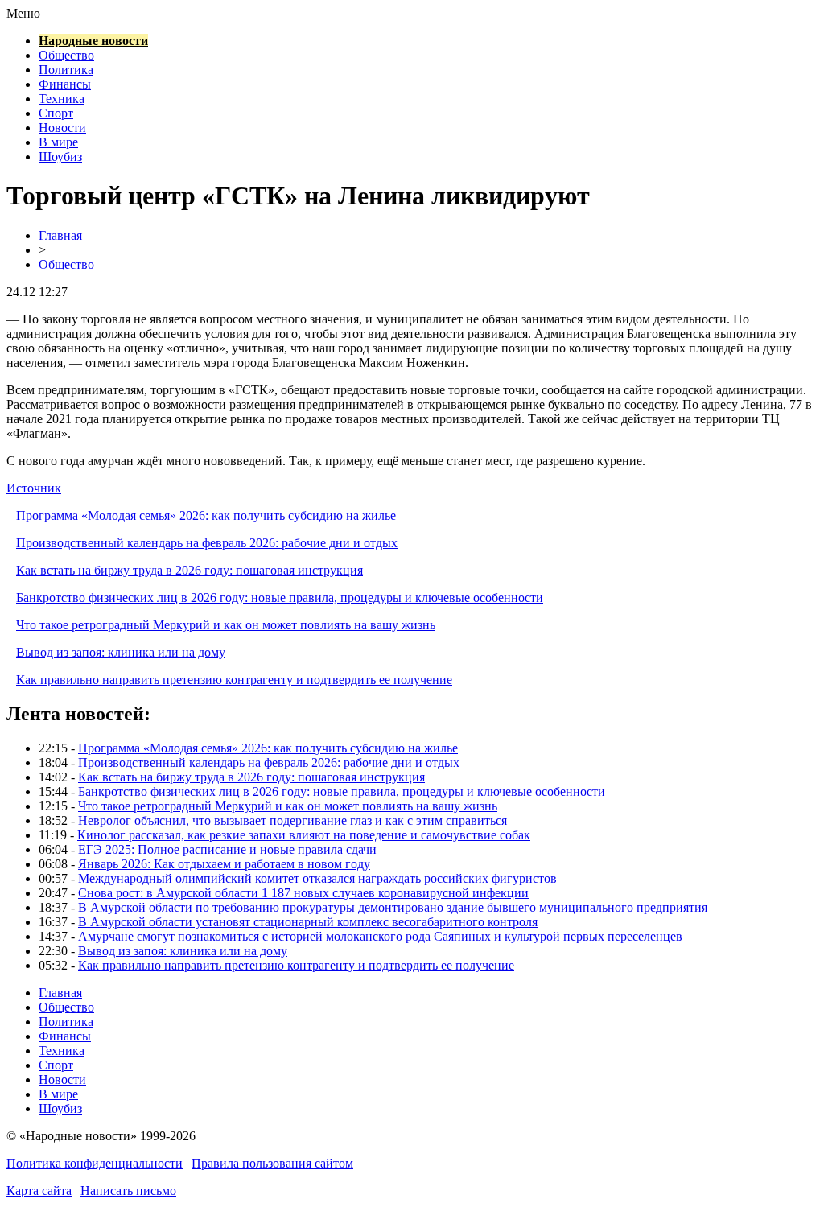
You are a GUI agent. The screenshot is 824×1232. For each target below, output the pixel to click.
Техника (61, 98)
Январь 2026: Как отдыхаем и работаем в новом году (224, 864)
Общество (66, 55)
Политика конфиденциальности (94, 1163)
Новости (62, 127)
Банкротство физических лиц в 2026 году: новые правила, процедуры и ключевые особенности (279, 597)
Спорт (56, 113)
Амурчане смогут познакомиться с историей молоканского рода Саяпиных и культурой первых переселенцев (380, 936)
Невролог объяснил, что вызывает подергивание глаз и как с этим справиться (292, 820)
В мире (58, 142)
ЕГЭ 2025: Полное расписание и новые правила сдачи (227, 849)
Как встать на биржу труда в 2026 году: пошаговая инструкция (189, 570)
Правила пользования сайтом (272, 1163)
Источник (33, 488)
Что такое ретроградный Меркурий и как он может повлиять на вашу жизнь (225, 625)
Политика (66, 69)
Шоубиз (60, 156)
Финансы (65, 84)
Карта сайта (39, 1190)
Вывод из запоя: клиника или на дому (120, 652)
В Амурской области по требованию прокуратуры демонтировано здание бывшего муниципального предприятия (392, 907)
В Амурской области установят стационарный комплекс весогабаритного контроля (308, 922)
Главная (60, 235)
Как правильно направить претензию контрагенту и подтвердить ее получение (234, 679)
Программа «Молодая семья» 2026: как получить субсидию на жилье (206, 515)
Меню (23, 13)
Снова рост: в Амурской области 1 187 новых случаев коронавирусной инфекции (303, 893)
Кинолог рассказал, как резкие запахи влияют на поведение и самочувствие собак (303, 835)
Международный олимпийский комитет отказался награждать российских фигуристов (317, 878)
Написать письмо (128, 1190)
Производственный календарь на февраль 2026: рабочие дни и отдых (207, 543)
